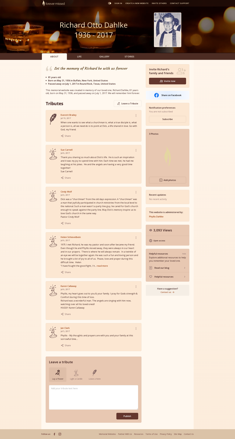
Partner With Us (125, 434)
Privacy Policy (166, 434)
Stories (129, 56)
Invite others (159, 3)
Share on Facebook (171, 95)
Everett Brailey (69, 114)
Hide (184, 254)
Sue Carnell (66, 149)
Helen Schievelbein (71, 237)
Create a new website (137, 3)
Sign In (118, 3)
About (54, 56)
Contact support (179, 3)
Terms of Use (152, 434)
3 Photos (153, 133)
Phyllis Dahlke (156, 216)
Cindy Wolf (66, 191)
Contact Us (189, 434)
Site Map (178, 434)
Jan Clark (65, 327)
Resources (138, 434)
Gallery (104, 56)
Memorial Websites (107, 434)
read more (102, 265)
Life (79, 56)
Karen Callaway (69, 286)
